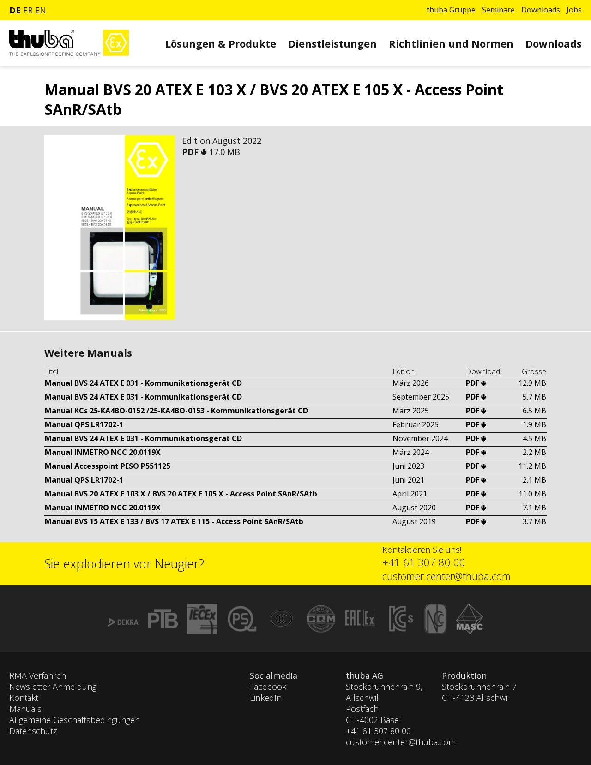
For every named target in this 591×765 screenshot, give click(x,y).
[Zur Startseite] (69, 53)
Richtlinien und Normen (451, 43)
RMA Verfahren (37, 675)
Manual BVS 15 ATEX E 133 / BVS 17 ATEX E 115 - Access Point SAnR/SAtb (174, 521)
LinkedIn (266, 697)
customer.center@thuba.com (446, 576)
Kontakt (23, 697)
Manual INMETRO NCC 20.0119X (103, 452)
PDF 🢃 (195, 151)
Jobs (574, 10)
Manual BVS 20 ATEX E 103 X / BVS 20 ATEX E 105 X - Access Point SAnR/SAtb (181, 494)
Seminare (498, 10)
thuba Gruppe (451, 10)
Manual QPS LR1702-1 (84, 424)
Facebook (268, 686)
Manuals (25, 708)
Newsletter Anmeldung (52, 686)
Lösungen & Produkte (220, 43)
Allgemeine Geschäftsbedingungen (74, 719)
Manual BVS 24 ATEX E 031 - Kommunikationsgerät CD (143, 383)
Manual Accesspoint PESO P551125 (107, 466)
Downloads (540, 10)
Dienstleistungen (332, 43)
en (40, 10)
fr (28, 10)
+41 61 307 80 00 (423, 562)
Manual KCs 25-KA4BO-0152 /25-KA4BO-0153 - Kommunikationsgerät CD (176, 411)
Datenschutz (33, 730)
